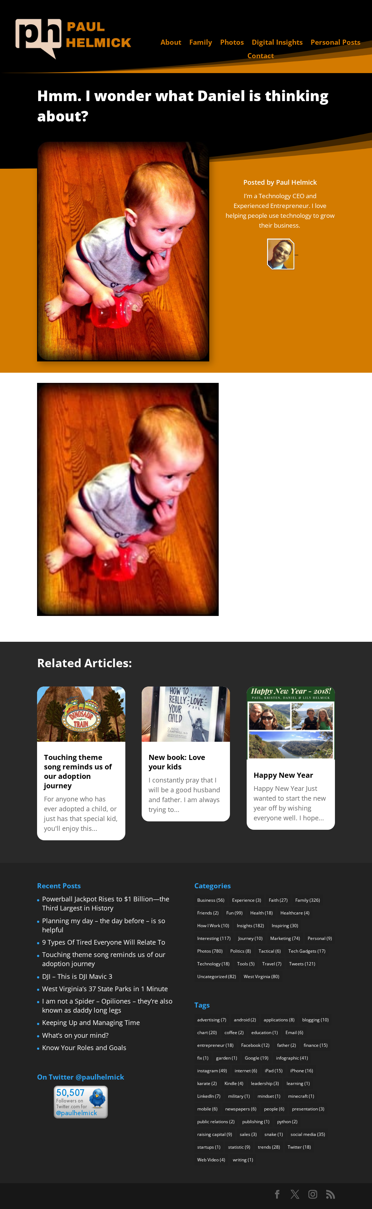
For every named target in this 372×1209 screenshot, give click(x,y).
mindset (269, 1096)
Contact (260, 56)
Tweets (302, 964)
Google (256, 1058)
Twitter (299, 1147)
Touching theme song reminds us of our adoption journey (78, 771)
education (264, 1032)
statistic (239, 1147)
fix (203, 1058)
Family (200, 43)
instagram (212, 1071)
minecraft (301, 1096)
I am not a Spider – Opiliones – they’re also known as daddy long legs (107, 1005)
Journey (250, 938)
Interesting (214, 938)
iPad (274, 1071)
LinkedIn (209, 1096)
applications (279, 1020)
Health (261, 913)
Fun (234, 913)
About (171, 43)
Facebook (255, 1045)
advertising (211, 1020)
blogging (315, 1020)
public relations (216, 1121)
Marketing (285, 938)
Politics (240, 951)
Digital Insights (277, 43)
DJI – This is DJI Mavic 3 (77, 976)
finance (316, 1045)
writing (243, 1160)
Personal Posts (335, 43)
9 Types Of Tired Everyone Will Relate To (103, 942)
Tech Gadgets (307, 951)
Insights (250, 925)
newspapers (240, 1109)
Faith (278, 900)
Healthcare (295, 913)
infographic (292, 1058)
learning (298, 1083)
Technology (213, 964)
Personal (320, 938)
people (274, 1109)
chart (207, 1032)
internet (246, 1071)
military (239, 1096)
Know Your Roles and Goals (84, 1047)
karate (207, 1083)
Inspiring (285, 925)
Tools (246, 964)
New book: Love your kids (177, 762)
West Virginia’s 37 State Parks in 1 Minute (105, 988)
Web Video (211, 1160)
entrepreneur (215, 1045)
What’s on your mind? (75, 1035)
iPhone (301, 1071)
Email (294, 1032)
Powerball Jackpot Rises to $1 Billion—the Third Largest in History (105, 903)
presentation (308, 1109)
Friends (208, 913)
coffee (234, 1032)
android (245, 1020)
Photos (232, 43)
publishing (256, 1121)
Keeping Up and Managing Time (91, 1022)
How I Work (213, 925)
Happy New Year (283, 775)
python (287, 1121)
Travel (272, 964)
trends (269, 1147)
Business (211, 900)
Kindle (234, 1083)
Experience (246, 900)
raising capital (214, 1134)
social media (308, 1134)
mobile (207, 1109)
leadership (265, 1083)
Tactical (270, 951)
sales (248, 1134)
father (286, 1045)
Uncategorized (216, 976)
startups (209, 1147)
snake (273, 1134)
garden (226, 1058)
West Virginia (261, 976)
